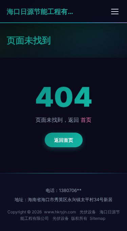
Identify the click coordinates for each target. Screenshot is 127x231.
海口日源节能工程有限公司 (41, 11)
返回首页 (63, 140)
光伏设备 (88, 211)
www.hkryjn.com (60, 211)
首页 (86, 119)
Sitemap (97, 218)
